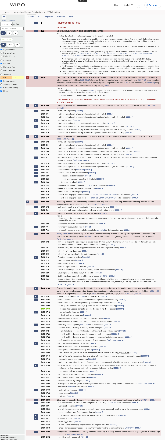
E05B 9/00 (89, 53)
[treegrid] (93, 230)
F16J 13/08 (61, 239)
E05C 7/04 (45, 227)
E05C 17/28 (45, 337)
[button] (36, 23)
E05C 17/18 (45, 321)
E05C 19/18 (45, 428)
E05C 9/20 (45, 273)
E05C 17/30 (45, 340)
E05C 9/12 (45, 260)
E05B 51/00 (137, 53)
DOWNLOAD (11, 20)
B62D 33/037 (85, 80)
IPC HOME (3, 20)
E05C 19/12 (45, 418)
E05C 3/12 (45, 157)
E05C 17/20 (45, 324)
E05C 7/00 (45, 213)
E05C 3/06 (45, 148)
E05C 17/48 (45, 371)
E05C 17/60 (80, 296)
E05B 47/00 (127, 53)
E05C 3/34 (88, 185)
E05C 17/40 (45, 356)
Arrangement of (63, 233)
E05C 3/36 (45, 191)
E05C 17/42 (45, 359)
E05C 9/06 (45, 251)
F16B (144, 80)
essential (90, 90)
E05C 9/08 (45, 254)
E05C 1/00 (45, 105)
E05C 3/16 (45, 166)
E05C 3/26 (45, 176)
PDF (10, 44)
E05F (107, 85)
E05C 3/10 (45, 154)
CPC (5, 77)
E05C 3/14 (45, 163)
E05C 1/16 (45, 132)
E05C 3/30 (45, 182)
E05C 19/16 (45, 424)
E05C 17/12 (45, 312)
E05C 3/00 (45, 136)
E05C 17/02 (45, 296)
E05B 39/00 (117, 53)
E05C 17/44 (45, 362)
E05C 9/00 (45, 233)
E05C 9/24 (104, 276)
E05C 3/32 (45, 185)
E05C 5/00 (45, 201)
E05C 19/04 (45, 406)
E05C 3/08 (45, 151)
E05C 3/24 (45, 172)
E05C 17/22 (45, 327)
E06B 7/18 (145, 400)
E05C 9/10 (45, 257)
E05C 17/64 (45, 396)
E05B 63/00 (66, 55)
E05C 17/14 (45, 315)
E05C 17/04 (45, 299)
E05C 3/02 (45, 142)
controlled (80, 169)
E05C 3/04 (45, 145)
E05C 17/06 (45, 302)
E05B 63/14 (89, 236)
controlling (151, 82)
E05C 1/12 (45, 126)
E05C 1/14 (45, 129)
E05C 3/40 (45, 198)
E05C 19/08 (45, 412)
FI (16, 77)
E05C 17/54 (45, 380)
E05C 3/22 (45, 169)
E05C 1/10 (45, 123)
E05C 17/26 (45, 334)
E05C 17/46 (45, 365)
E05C (43, 77)
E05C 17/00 (45, 288)
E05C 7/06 (45, 230)
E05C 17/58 (45, 386)
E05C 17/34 (45, 346)
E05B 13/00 (98, 53)
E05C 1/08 (45, 120)
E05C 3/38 (45, 194)
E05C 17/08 (45, 305)
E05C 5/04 (45, 210)
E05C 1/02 (45, 110)
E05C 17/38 (45, 352)
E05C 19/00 (45, 400)
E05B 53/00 (147, 53)
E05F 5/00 (129, 293)
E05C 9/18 (45, 269)
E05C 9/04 (45, 247)
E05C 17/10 (6, 39)
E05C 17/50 (45, 374)
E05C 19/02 (151, 105)
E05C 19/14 (45, 421)
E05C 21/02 (45, 437)
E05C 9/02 (45, 242)
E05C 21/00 (45, 431)
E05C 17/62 (45, 393)
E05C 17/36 (111, 340)
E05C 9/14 (45, 263)
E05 (42, 31)
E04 (139, 80)
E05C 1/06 (45, 117)
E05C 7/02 (45, 223)
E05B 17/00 (108, 53)
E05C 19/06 (77, 160)
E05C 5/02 (45, 207)
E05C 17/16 (45, 318)
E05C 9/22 (45, 276)
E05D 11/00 (154, 291)
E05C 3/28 (45, 179)
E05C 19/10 (45, 415)
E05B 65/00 (79, 55)
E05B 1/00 (80, 53)
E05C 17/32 (45, 343)
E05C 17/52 (45, 377)
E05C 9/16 (45, 266)
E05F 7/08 (62, 284)
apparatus (80, 293)
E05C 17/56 (45, 383)
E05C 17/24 (45, 331)
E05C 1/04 (45, 114)
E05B (126, 82)
